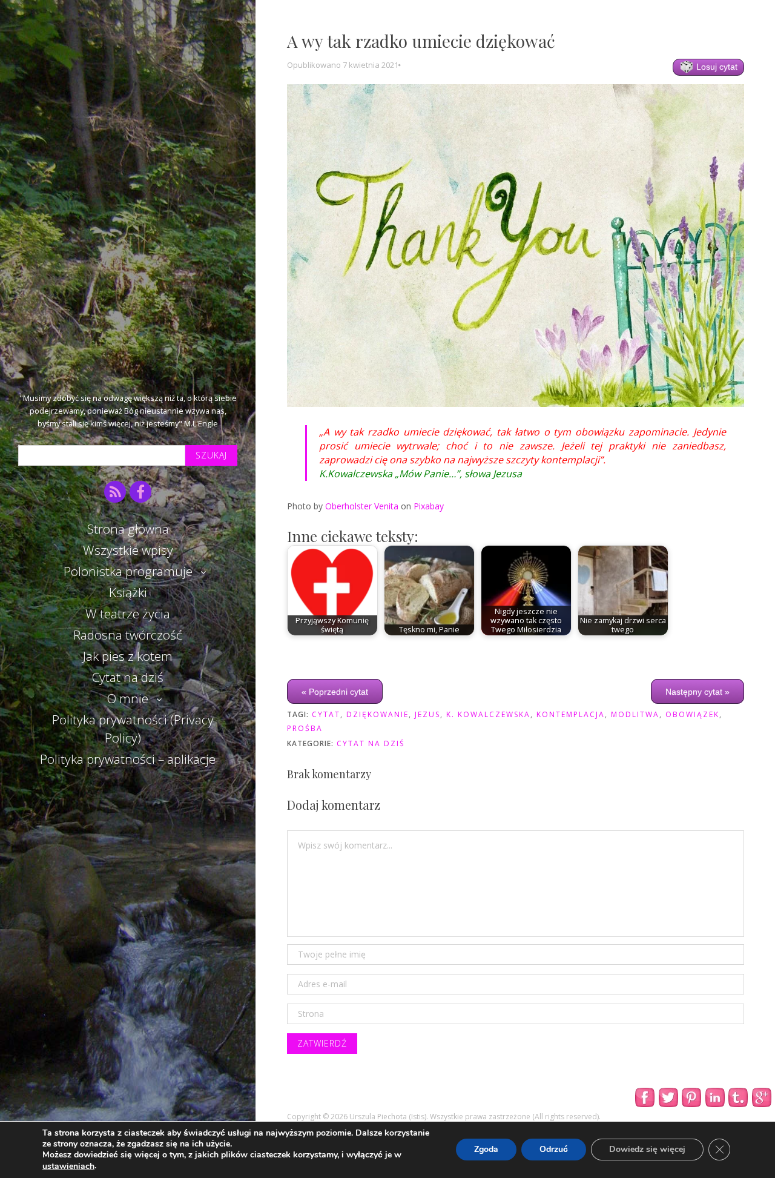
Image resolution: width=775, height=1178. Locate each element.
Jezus (427, 714)
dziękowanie (377, 714)
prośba (305, 728)
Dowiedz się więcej (647, 1150)
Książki (128, 592)
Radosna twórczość (127, 634)
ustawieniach (68, 1166)
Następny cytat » (697, 691)
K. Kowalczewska (488, 714)
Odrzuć (553, 1150)
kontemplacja (570, 714)
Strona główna (128, 528)
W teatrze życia (127, 613)
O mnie (127, 698)
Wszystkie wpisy (128, 549)
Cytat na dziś (127, 677)
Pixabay (429, 506)
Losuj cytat (715, 66)
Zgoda (486, 1150)
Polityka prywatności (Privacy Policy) (133, 728)
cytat (326, 714)
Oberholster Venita (361, 506)
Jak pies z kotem (128, 655)
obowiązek (692, 714)
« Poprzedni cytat (335, 691)
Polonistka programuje (128, 571)
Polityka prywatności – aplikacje (128, 758)
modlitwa (635, 714)
